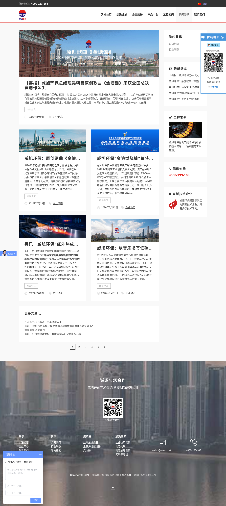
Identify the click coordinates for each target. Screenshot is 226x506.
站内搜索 (56, 450)
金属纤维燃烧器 (92, 446)
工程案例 (168, 14)
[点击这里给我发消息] (213, 45)
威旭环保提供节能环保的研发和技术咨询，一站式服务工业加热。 (185, 146)
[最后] (105, 347)
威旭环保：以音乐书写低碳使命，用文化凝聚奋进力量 (148, 248)
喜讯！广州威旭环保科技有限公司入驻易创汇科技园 (53, 333)
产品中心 (153, 14)
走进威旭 (121, 14)
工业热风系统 (122, 442)
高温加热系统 (122, 450)
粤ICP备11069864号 (145, 475)
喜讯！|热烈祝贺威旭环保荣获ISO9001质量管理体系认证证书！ (59, 326)
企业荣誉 (137, 14)
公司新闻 (174, 43)
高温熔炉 (120, 446)
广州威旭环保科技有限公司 (104, 475)
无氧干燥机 (121, 454)
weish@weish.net (161, 450)
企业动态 (58, 116)
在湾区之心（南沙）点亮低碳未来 (43, 322)
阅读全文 (31, 109)
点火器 (87, 450)
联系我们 (199, 14)
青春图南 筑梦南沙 (34, 329)
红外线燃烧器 (90, 442)
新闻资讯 (184, 14)
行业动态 (174, 49)
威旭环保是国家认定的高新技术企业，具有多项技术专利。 (191, 204)
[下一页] (98, 347)
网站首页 (106, 14)
